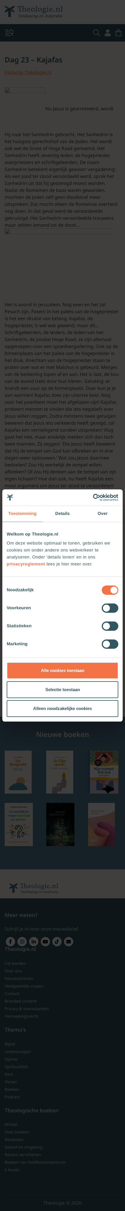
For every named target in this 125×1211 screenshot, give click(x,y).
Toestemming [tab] (22, 513)
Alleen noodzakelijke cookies (62, 708)
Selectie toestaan (62, 689)
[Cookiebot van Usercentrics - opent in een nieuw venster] (92, 497)
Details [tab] (62, 513)
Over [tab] (103, 513)
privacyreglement (26, 564)
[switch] (110, 608)
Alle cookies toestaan (62, 670)
